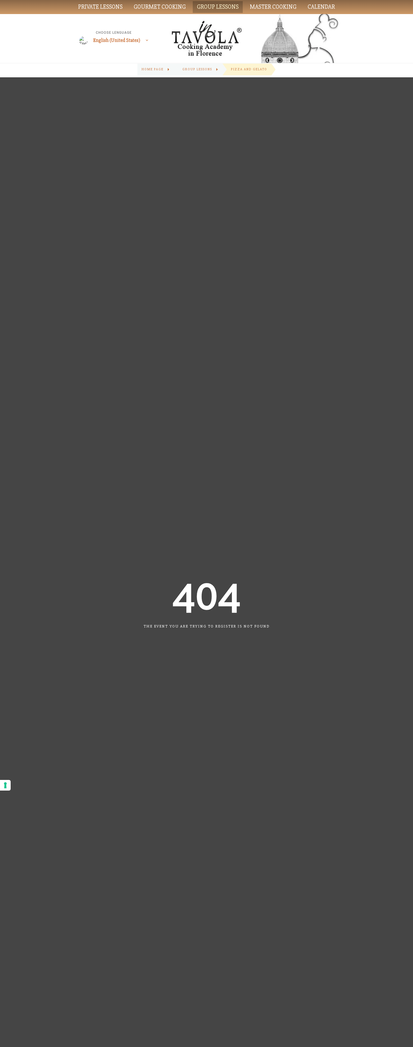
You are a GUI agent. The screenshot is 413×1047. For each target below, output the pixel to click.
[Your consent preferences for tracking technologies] (5, 785)
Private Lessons (100, 6)
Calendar (321, 6)
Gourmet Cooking (160, 6)
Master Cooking (273, 6)
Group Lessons (218, 6)
